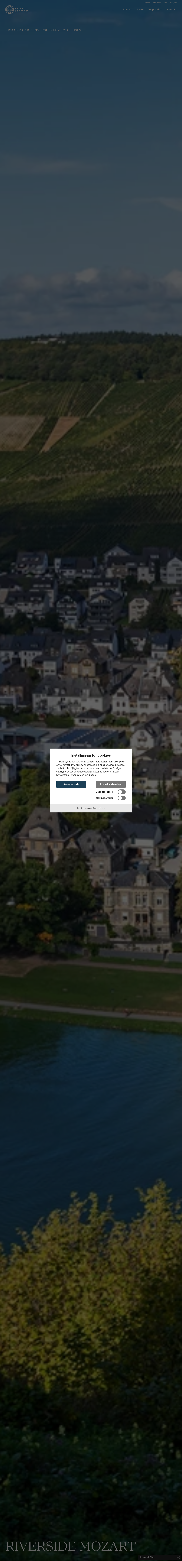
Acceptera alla (71, 784)
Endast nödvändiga (110, 784)
